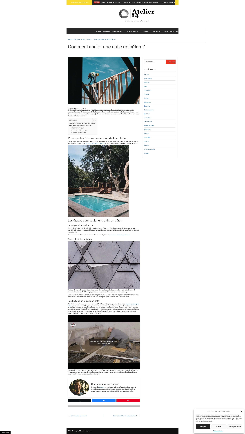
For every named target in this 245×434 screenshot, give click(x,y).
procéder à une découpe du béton (120, 235)
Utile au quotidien (133, 31)
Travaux (146, 145)
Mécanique (147, 129)
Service (146, 141)
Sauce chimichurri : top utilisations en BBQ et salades (120, 2)
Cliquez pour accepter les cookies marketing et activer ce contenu (103, 342)
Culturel (146, 98)
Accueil (98, 31)
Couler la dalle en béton (78, 129)
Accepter (203, 427)
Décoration (147, 102)
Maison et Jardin (149, 126)
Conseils (146, 94)
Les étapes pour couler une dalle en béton (81, 125)
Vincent (101, 387)
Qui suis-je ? (174, 31)
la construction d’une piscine (95, 143)
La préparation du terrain (78, 127)
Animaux (146, 82)
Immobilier (106, 31)
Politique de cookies (218, 431)
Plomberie (147, 137)
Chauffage (147, 90)
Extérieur (147, 114)
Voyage (166, 31)
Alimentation (157, 31)
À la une (146, 75)
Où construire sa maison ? (79, 416)
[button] (241, 411)
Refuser (218, 427)
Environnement (148, 110)
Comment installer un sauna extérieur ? (125, 416)
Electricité (147, 106)
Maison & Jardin (117, 31)
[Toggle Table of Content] (93, 120)
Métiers (146, 31)
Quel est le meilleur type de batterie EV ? (153, 2)
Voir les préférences (234, 427)
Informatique (148, 122)
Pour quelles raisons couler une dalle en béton (82, 123)
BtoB (145, 86)
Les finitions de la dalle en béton (80, 130)
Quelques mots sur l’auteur (79, 132)
